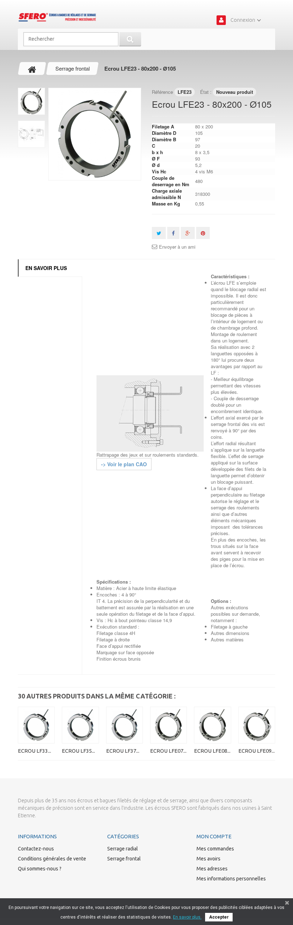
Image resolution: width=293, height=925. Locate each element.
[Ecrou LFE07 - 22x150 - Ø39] (168, 725)
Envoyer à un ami (177, 247)
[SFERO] (57, 17)
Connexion (242, 20)
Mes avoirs (208, 859)
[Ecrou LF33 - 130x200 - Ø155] (36, 725)
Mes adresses (212, 868)
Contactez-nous (36, 849)
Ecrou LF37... (122, 751)
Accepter (219, 917)
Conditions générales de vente (52, 859)
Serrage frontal (124, 859)
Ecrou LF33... (34, 751)
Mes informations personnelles (231, 878)
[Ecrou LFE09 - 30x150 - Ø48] (256, 725)
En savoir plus (46, 267)
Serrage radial (122, 849)
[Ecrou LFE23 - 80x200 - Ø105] (94, 134)
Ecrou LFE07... (168, 751)
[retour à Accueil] (32, 68)
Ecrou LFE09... (256, 751)
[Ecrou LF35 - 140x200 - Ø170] (80, 725)
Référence (162, 91)
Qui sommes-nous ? (39, 868)
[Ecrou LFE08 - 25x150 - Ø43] (212, 725)
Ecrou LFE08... (212, 751)
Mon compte (214, 836)
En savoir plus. (187, 917)
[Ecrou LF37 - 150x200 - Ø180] (124, 725)
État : (206, 91)
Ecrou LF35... (78, 751)
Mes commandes (215, 849)
